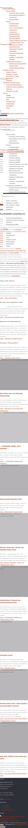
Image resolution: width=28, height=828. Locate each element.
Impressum (6, 805)
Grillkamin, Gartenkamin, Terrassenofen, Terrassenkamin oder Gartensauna (13, 250)
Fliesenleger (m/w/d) (6, 655)
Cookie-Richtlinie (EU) (8, 810)
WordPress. (24, 824)
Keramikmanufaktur (14, 252)
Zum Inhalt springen (5, 124)
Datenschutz (6, 807)
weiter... (11, 512)
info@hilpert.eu (16, 276)
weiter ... (9, 298)
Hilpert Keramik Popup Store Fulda (11, 499)
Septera (17, 824)
